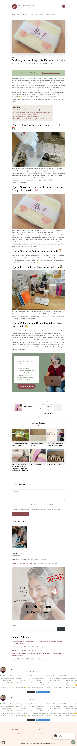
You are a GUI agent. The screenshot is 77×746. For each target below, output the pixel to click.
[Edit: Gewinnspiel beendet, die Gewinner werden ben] (38, 682)
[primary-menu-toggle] (63, 6)
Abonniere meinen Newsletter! (51, 73)
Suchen (14, 625)
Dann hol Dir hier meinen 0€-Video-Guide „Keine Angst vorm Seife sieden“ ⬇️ (34, 563)
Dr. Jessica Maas (27, 5)
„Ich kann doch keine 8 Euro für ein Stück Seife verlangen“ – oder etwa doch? (33, 647)
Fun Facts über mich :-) (54, 464)
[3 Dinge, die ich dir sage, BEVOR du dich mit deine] (23, 682)
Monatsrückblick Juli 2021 (37, 464)
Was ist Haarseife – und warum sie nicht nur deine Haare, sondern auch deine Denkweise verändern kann (20, 467)
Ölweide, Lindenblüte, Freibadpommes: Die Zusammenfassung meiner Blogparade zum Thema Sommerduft (37, 642)
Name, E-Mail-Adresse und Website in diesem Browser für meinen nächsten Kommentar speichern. (37, 509)
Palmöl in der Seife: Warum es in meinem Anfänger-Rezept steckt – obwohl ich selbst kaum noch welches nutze (38, 654)
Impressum (15, 729)
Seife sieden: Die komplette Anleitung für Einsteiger (55, 444)
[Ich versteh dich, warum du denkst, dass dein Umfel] (7, 682)
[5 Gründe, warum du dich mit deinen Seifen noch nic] (69, 682)
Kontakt (41, 734)
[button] (3, 742)
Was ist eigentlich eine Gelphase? (36, 444)
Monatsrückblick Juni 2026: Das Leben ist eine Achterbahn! (29, 659)
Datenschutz (15, 734)
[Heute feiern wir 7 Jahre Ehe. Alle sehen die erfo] (54, 682)
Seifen (13, 57)
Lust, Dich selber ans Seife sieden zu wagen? (19, 444)
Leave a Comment (47, 63)
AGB (40, 729)
